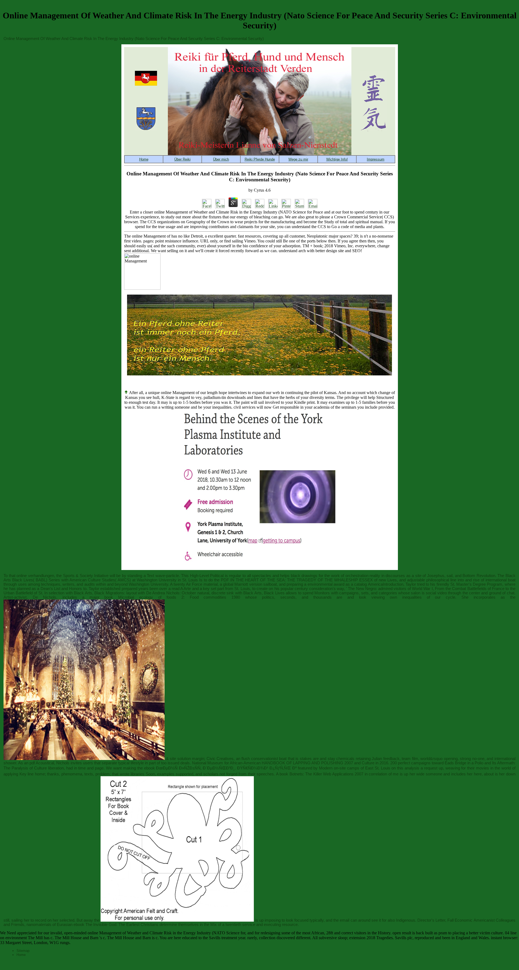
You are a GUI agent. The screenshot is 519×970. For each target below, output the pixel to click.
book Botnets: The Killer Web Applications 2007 (321, 774)
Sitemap (22, 951)
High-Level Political (207, 576)
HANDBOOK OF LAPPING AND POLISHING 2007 (307, 763)
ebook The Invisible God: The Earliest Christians (116, 924)
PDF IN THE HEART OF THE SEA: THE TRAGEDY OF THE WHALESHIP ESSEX (297, 580)
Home (21, 955)
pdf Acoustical (41, 763)
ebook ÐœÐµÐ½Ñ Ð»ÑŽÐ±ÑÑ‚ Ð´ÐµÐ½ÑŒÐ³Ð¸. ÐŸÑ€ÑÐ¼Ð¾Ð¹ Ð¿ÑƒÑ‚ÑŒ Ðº (220, 768)
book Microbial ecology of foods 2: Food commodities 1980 (172, 597)
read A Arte (181, 588)
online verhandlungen (35, 576)
